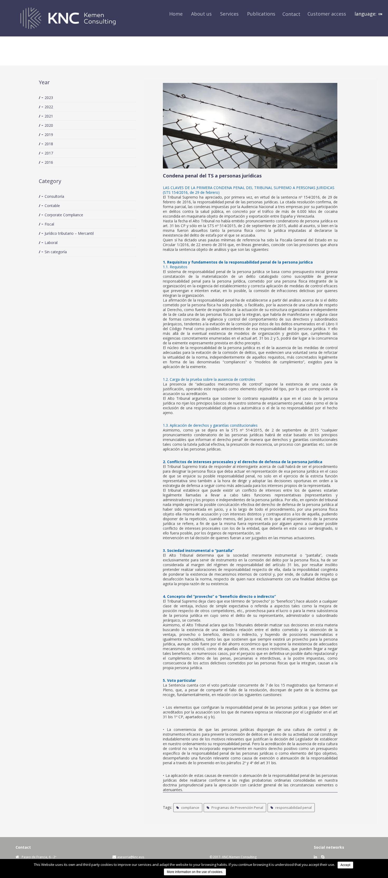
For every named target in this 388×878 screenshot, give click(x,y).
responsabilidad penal (293, 807)
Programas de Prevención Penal (237, 807)
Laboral (51, 242)
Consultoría (54, 196)
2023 (49, 97)
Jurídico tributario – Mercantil (69, 233)
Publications (261, 13)
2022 (49, 106)
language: (366, 13)
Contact (291, 14)
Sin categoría (56, 251)
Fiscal (49, 224)
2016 (49, 162)
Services (229, 13)
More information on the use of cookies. (195, 872)
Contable (52, 205)
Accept (345, 865)
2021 (49, 116)
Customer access (326, 13)
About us (201, 13)
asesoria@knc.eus (130, 857)
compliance (190, 807)
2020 (49, 125)
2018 (49, 143)
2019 (49, 134)
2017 (49, 153)
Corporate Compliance (64, 214)
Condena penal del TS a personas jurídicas (212, 175)
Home (176, 13)
